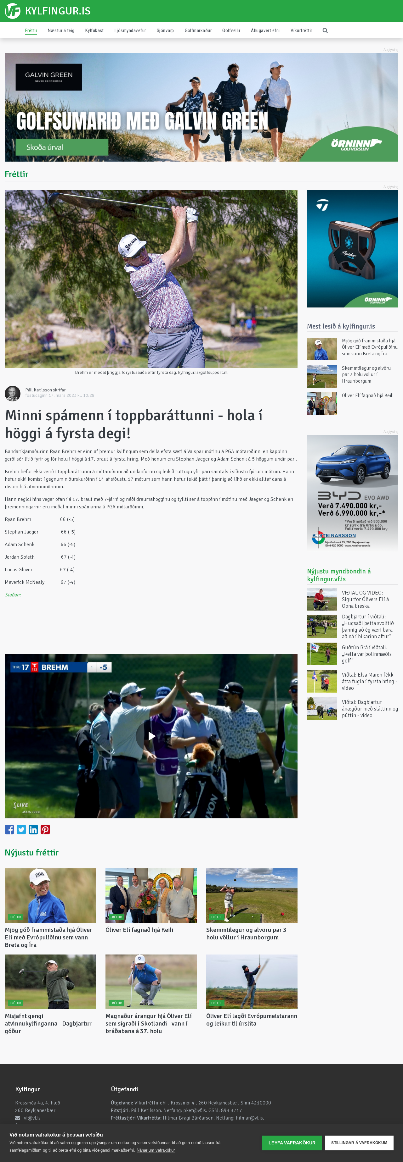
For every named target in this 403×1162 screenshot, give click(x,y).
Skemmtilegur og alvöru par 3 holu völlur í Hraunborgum (246, 933)
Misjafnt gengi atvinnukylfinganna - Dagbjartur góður (48, 1023)
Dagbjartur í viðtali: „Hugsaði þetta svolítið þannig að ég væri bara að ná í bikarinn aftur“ (368, 626)
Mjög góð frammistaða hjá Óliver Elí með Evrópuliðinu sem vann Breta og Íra (48, 937)
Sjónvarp (165, 30)
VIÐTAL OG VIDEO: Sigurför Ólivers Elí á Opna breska (365, 599)
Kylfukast (94, 30)
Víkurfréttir (301, 30)
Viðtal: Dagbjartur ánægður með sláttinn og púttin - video (370, 708)
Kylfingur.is (58, 11)
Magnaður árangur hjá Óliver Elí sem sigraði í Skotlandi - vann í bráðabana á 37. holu (148, 1023)
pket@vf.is (194, 1110)
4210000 (261, 1103)
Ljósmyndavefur (130, 30)
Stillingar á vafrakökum (359, 1143)
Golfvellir (231, 30)
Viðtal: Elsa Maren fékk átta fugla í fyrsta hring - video (369, 681)
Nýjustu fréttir (32, 852)
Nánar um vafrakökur (156, 1150)
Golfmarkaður (198, 30)
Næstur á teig (61, 30)
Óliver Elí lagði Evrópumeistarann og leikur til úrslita (251, 1019)
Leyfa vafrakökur (292, 1143)
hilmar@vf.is (249, 1118)
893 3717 (231, 1110)
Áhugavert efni (265, 30)
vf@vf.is (32, 1118)
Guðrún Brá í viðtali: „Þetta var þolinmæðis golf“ (367, 654)
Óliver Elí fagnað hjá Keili (139, 930)
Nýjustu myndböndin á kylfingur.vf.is (339, 575)
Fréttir (31, 30)
